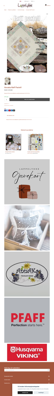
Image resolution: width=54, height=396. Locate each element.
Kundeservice (7, 383)
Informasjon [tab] (10, 115)
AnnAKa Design (21, 9)
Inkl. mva (26, 1)
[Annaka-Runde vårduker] (15, 142)
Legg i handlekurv (30, 99)
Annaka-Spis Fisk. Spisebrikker (33, 151)
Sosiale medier (7, 379)
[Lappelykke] (25, 5)
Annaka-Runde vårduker (10, 151)
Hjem (5, 9)
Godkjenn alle (25, 392)
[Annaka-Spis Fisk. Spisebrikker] (38, 142)
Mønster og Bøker (12, 9)
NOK (32, 1)
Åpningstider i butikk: (8, 376)
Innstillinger (41, 392)
